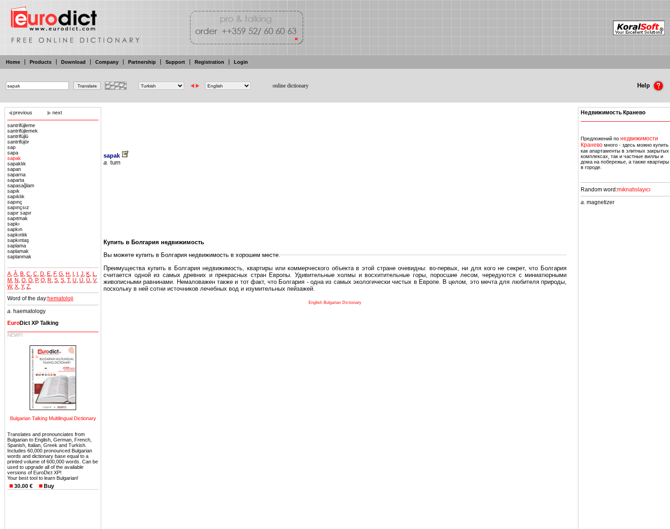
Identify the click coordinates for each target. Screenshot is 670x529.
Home (13, 62)
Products (41, 62)
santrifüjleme (21, 125)
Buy (49, 486)
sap (11, 147)
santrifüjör (18, 141)
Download (73, 62)
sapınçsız (18, 207)
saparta (15, 180)
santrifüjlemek (22, 131)
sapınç (14, 202)
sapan (14, 169)
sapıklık (16, 196)
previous (22, 112)
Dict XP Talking (32, 323)
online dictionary (291, 85)
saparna (16, 174)
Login (241, 62)
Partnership (142, 62)
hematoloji (60, 298)
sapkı (13, 223)
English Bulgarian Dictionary (335, 302)
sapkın (14, 229)
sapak (14, 158)
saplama (16, 245)
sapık (13, 191)
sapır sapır (19, 213)
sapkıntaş (18, 240)
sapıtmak (17, 218)
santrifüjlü (17, 136)
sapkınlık (17, 234)
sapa (12, 152)
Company (107, 62)
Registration (209, 62)
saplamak (18, 251)
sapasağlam (20, 185)
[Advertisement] (335, 123)
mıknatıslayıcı (633, 189)
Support (175, 62)
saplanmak (19, 256)
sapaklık (16, 163)
